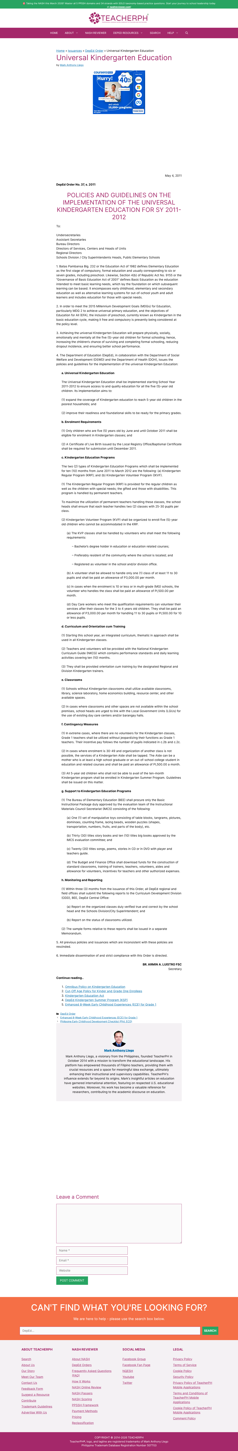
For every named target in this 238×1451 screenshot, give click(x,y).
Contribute (28, 1400)
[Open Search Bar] (186, 33)
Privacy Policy (182, 1359)
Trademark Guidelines (36, 1406)
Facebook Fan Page (136, 1365)
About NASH (81, 1359)
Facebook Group (134, 1359)
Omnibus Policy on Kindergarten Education (95, 986)
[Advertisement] (119, 143)
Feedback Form (32, 1388)
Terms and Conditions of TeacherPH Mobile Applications (190, 1398)
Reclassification (83, 1423)
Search (155, 33)
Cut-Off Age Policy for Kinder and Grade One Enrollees (103, 991)
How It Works (81, 1381)
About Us (28, 1365)
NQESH (127, 1371)
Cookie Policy (182, 1371)
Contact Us (29, 1383)
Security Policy (183, 1377)
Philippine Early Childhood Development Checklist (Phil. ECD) (96, 1021)
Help (170, 33)
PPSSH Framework (85, 1405)
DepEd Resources (126, 33)
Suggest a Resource (35, 1394)
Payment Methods (85, 1411)
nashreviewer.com (120, 6)
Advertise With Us (34, 1412)
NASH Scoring (82, 1399)
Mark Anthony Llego (119, 1050)
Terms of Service (185, 1365)
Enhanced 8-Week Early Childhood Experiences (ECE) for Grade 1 (110, 1004)
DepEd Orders (82, 1365)
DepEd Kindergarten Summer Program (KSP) (96, 1000)
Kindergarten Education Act (84, 995)
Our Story (28, 1371)
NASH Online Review (86, 1387)
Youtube (128, 1377)
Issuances (75, 50)
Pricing (76, 1417)
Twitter (127, 1383)
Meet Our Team (32, 1377)
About (69, 33)
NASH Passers (82, 1393)
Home (54, 33)
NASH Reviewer (95, 33)
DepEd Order (94, 50)
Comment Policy (184, 1418)
